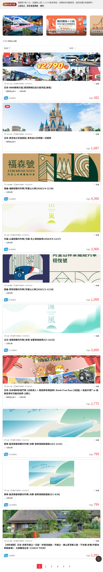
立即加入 (21, 5)
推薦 (7, 56)
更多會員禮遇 (32, 5)
